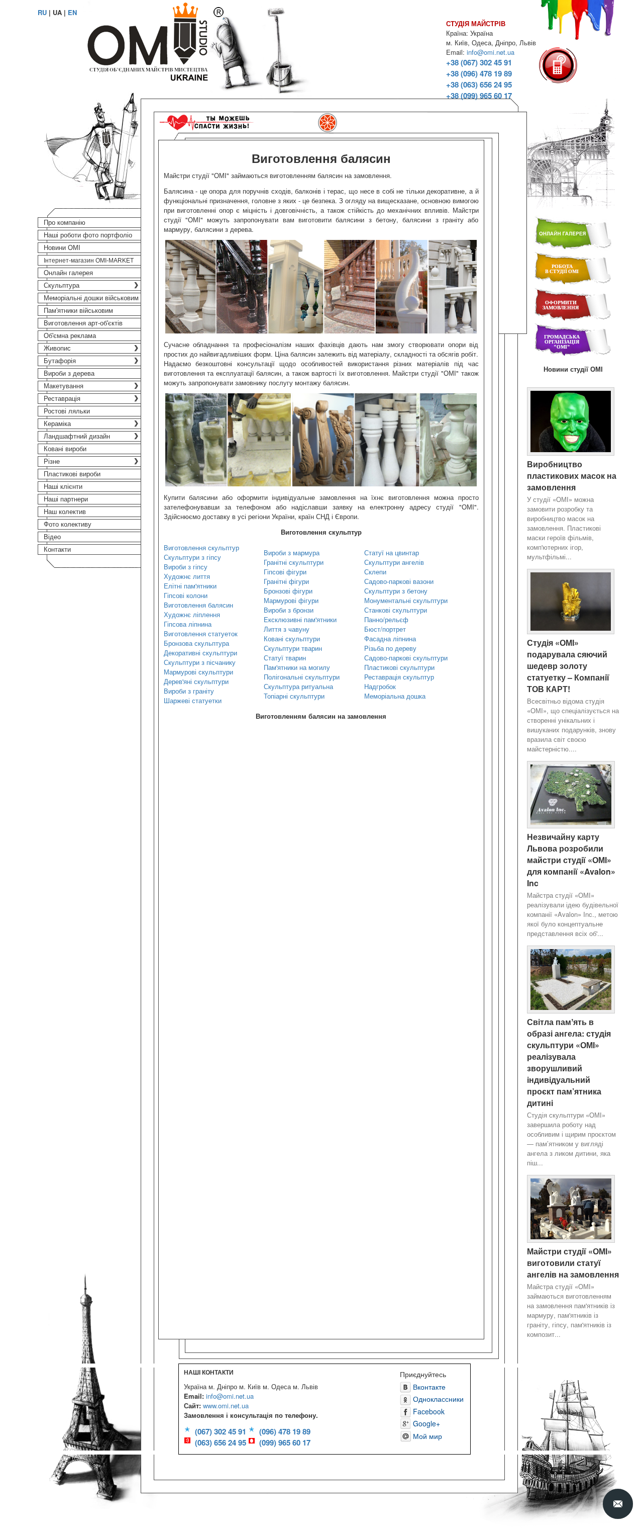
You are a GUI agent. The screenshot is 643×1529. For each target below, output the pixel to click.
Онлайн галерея (68, 273)
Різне (52, 461)
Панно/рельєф (386, 619)
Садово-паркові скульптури (406, 657)
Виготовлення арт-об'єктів (83, 323)
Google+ (425, 1423)
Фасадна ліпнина (390, 638)
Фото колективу (67, 524)
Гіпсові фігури (285, 571)
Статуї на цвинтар (391, 552)
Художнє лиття (187, 576)
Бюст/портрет (385, 629)
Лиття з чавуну (286, 629)
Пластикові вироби (72, 474)
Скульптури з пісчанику (200, 662)
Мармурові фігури (291, 600)
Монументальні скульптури (406, 600)
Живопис (57, 348)
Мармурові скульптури (198, 671)
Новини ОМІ (62, 247)
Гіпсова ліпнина (187, 624)
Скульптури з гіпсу (192, 557)
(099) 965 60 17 (284, 1442)
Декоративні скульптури (200, 652)
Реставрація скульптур (399, 677)
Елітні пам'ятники (190, 585)
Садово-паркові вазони (399, 581)
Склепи (375, 571)
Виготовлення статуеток (201, 633)
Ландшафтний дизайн (77, 436)
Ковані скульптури (292, 638)
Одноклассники (437, 1399)
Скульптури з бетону (395, 591)
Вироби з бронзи (288, 610)
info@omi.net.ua (490, 52)
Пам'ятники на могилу (297, 667)
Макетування (63, 386)
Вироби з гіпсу (185, 566)
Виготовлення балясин (198, 605)
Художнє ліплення (192, 614)
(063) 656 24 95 (220, 1442)
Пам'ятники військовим (78, 310)
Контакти (57, 549)
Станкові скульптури (395, 610)
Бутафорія (60, 361)
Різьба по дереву (390, 648)
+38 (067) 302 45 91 (479, 62)
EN (72, 12)
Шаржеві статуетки (193, 700)
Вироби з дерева (69, 373)
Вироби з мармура (291, 552)
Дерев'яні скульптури (196, 681)
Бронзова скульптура (196, 643)
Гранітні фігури (286, 581)
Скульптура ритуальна (298, 686)
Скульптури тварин (293, 648)
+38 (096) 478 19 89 (479, 73)
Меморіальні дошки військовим (91, 298)
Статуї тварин (285, 657)
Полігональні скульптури (302, 677)
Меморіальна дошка (394, 696)
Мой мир (426, 1436)
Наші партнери (66, 499)
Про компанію (64, 222)
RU (42, 12)
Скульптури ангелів (394, 562)
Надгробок (380, 686)
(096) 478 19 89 (284, 1431)
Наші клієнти (63, 486)
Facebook (428, 1411)
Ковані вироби (65, 449)
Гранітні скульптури (294, 562)
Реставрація (62, 398)
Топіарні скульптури (294, 696)
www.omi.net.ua (226, 1405)
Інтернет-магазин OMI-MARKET (89, 260)
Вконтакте (428, 1387)
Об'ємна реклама (70, 335)
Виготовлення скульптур (201, 547)
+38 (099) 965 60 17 (479, 95)
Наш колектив (65, 512)
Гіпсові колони (185, 595)
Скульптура (61, 285)
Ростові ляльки (67, 411)
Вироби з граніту (189, 691)
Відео (52, 537)
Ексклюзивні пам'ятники (300, 619)
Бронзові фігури (288, 591)
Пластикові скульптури (399, 667)
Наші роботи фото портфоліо (88, 235)
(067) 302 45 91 (220, 1431)
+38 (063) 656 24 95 (479, 84)
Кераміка (57, 424)
